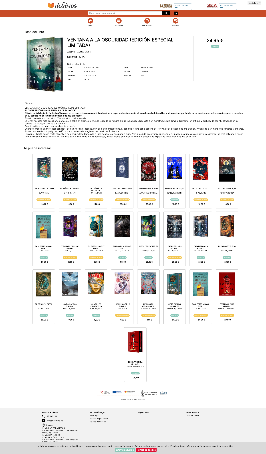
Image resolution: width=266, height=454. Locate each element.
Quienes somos (192, 415)
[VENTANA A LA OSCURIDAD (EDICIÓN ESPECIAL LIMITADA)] (44, 64)
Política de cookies (98, 421)
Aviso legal (94, 415)
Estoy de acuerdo (125, 449)
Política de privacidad (99, 418)
